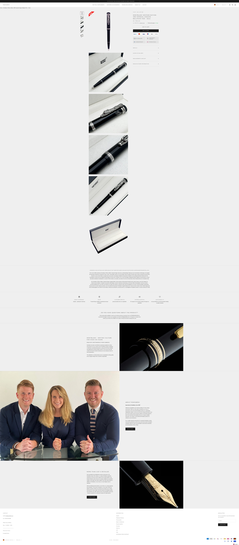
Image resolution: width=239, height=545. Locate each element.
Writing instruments (98, 4)
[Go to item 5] (82, 31)
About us (137, 4)
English (224, 4)
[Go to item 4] (82, 27)
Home (1, 7)
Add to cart (145, 27)
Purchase (118, 526)
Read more (130, 428)
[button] (236, 544)
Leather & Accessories (113, 4)
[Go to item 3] (82, 22)
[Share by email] (142, 12)
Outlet (145, 4)
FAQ (117, 532)
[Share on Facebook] (137, 12)
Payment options (119, 524)
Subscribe (223, 524)
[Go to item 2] (82, 18)
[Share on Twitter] (139, 12)
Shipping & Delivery (120, 517)
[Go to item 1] (82, 13)
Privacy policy (118, 520)
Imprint (117, 515)
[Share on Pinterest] (140, 12)
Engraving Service (127, 4)
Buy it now (146, 30)
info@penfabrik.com (9, 515)
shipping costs (142, 23)
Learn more (92, 497)
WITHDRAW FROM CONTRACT (122, 534)
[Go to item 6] (82, 35)
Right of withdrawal (120, 522)
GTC (117, 530)
